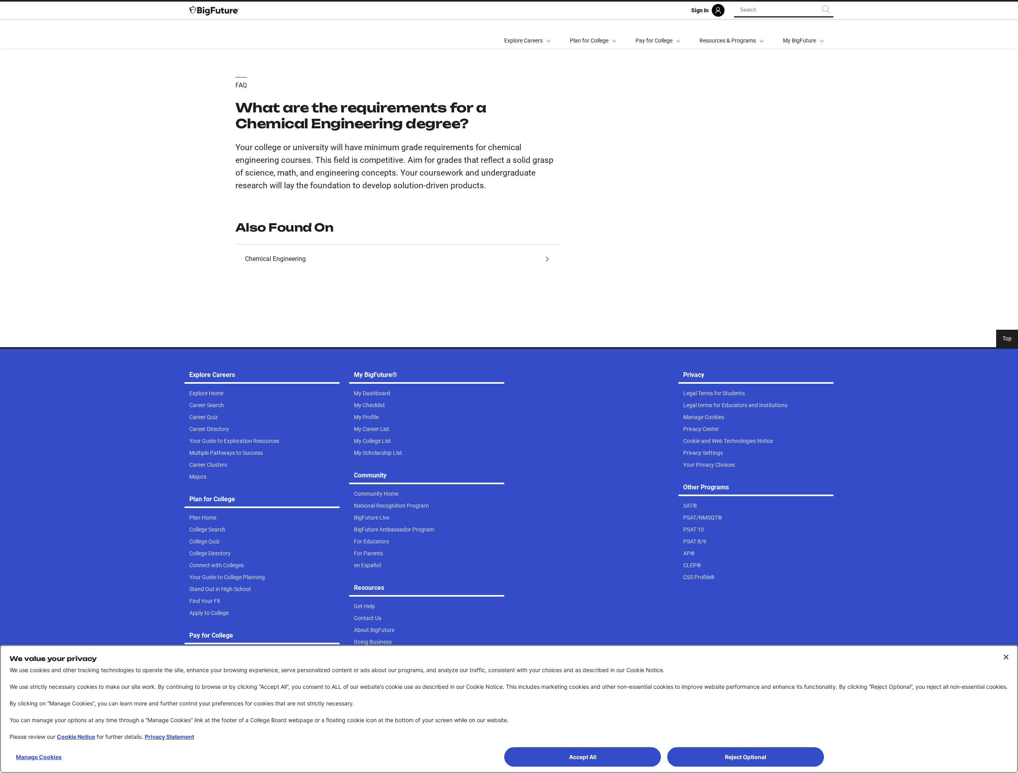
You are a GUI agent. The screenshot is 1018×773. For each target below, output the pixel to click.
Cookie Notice (76, 736)
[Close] (1006, 657)
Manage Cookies (39, 757)
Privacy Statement (169, 736)
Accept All (582, 757)
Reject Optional (745, 757)
